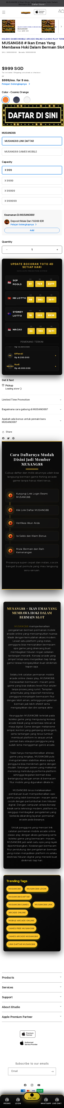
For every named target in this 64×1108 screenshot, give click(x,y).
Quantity (7, 241)
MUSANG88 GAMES (19, 904)
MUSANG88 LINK (43, 904)
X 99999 (10, 190)
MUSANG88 (21, 626)
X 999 (8, 170)
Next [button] (61, 3)
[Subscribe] (52, 1071)
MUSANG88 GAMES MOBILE (21, 151)
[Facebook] (4, 439)
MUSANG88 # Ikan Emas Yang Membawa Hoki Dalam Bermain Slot (32, 3)
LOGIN (18, 1103)
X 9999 (9, 180)
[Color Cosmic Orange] (5, 100)
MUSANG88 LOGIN (36, 889)
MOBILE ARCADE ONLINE (21, 920)
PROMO (7, 1103)
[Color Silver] (27, 99)
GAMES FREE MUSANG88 (21, 928)
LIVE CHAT (57, 1103)
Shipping (17, 72)
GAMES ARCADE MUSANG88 (23, 936)
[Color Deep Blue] (16, 99)
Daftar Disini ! (38, 4)
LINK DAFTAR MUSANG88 (22, 944)
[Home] (26, 13)
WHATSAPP (46, 1103)
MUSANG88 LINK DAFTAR (19, 141)
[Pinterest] (14, 439)
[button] (3, 12)
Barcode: (22, 52)
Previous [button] (3, 3)
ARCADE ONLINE (17, 912)
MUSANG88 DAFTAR (19, 897)
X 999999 (11, 200)
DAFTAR (32, 1098)
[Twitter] (9, 439)
